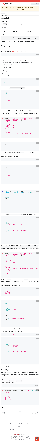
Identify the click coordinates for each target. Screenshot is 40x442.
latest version (19, 9)
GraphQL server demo (16, 51)
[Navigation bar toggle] (1, 4)
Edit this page (5, 407)
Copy (37, 54)
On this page (4, 15)
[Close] (39, 1)
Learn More (32, 1)
